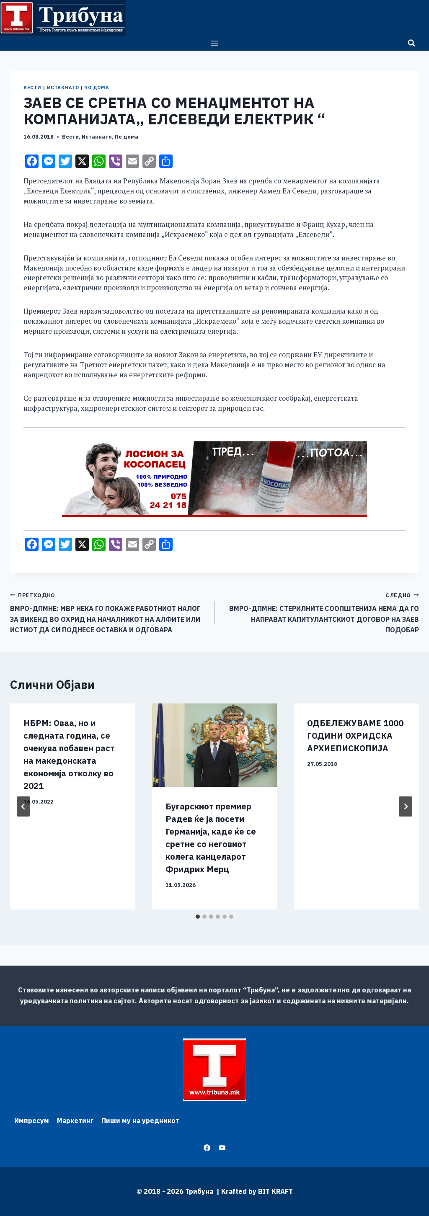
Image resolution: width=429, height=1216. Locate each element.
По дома (96, 87)
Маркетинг (75, 1120)
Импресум (31, 1120)
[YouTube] (222, 1147)
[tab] (198, 917)
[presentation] (214, 745)
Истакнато (63, 87)
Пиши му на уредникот (140, 1120)
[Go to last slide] (23, 806)
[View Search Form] (411, 43)
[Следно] (405, 806)
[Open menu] (214, 42)
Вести (32, 87)
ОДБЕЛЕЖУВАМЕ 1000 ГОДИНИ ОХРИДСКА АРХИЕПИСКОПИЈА (355, 735)
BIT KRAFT (275, 1191)
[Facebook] (207, 1147)
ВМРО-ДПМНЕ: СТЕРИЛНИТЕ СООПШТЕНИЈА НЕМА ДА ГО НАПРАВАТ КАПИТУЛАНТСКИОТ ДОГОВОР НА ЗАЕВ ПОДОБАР (324, 613)
